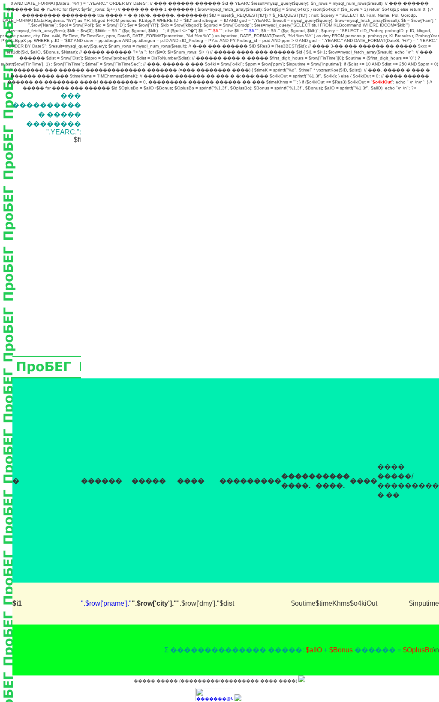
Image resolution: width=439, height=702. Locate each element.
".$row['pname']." (106, 603)
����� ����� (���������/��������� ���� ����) (216, 680)
